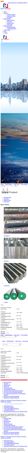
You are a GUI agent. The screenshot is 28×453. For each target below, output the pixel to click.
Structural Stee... (11, 20)
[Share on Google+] (21, 400)
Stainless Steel (10, 23)
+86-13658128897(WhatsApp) (11, 408)
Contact (6, 33)
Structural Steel (7, 197)
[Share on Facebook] (6, 400)
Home (5, 11)
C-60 (7, 333)
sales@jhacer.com (12, 2)
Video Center (7, 30)
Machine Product (8, 25)
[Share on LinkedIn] (6, 401)
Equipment (9, 17)
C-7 (7, 331)
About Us (6, 13)
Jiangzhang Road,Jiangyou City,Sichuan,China (15, 411)
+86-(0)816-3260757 (22, 2)
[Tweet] (14, 400)
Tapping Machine (11, 27)
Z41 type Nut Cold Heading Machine (13, 392)
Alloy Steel (9, 24)
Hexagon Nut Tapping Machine (11, 396)
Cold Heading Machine (9, 389)
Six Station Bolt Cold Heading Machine (13, 390)
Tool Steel (9, 21)
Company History (11, 16)
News (5, 31)
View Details (24, 184)
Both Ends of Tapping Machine (11, 397)
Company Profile (11, 14)
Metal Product (7, 18)
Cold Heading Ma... (12, 28)
